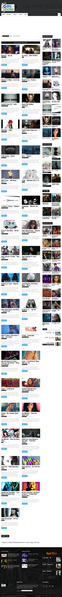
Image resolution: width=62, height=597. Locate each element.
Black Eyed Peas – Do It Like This (31, 467)
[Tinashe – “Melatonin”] (56, 151)
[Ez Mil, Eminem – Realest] (10, 149)
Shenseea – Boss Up (6, 55)
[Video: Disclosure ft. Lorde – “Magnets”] (31, 250)
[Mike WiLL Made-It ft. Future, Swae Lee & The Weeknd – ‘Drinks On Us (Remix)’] (10, 355)
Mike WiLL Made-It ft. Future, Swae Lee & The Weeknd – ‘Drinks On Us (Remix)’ (10, 362)
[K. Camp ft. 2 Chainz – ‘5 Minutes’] (10, 200)
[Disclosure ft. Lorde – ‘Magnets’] (10, 277)
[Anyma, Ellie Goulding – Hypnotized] (31, 98)
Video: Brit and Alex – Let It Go (9, 519)
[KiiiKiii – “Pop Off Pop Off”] (47, 165)
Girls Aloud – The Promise (46, 249)
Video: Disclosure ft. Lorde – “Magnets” (29, 257)
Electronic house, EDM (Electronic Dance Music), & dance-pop (47, 186)
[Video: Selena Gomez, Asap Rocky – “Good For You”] (10, 303)
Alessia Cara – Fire (46, 272)
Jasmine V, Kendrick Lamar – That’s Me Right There (29, 389)
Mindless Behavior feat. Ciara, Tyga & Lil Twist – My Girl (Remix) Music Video (56, 204)
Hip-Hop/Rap (4, 81)
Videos (3, 520)
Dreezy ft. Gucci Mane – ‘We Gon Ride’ (10, 231)
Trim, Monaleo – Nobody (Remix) (55, 299)
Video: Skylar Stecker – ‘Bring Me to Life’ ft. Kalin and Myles (31, 231)
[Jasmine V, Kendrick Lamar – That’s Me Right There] (31, 382)
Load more (51, 577)
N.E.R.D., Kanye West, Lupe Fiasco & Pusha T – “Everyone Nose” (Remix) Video (30, 493)
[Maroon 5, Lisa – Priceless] (31, 73)
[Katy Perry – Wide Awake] (56, 279)
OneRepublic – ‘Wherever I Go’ (30, 206)
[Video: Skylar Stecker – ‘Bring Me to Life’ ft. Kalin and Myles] (31, 224)
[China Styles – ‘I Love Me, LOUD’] (47, 230)
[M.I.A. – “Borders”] (31, 149)
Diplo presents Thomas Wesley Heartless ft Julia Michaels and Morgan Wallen (13, 566)
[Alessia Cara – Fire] (47, 267)
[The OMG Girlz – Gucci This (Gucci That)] (10, 433)
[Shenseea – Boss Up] (10, 49)
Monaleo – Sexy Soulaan (55, 249)
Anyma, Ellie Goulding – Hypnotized (28, 105)
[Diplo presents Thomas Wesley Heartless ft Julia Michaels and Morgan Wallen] (4, 567)
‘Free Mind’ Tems (55, 323)
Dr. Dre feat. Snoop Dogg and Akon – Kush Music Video (47, 217)
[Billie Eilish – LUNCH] (10, 124)
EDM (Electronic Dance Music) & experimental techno (55, 159)
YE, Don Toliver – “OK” (14, 36)
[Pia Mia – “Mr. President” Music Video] (10, 407)
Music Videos (24, 81)
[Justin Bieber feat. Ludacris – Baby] (56, 267)
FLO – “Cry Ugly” (55, 170)
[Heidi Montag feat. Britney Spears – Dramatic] (24, 566)
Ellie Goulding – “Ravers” (46, 184)
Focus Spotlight (5, 105)
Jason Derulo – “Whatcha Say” (46, 203)
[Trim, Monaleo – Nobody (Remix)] (56, 292)
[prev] (36, 36)
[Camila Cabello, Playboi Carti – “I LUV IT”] (31, 124)
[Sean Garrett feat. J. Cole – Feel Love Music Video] (47, 304)
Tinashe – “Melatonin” (54, 157)
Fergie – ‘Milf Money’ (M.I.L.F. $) (30, 180)
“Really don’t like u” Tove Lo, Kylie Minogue (56, 236)
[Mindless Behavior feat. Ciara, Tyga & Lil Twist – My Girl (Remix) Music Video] (56, 197)
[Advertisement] (31, 25)
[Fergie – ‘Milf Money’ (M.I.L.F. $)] (31, 174)
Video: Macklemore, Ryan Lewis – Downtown (56, 217)
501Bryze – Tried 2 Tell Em (33, 553)
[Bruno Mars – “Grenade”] (4, 561)
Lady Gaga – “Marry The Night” (56, 311)
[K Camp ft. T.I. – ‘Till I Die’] (31, 303)
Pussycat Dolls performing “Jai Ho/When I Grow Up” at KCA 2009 (47, 285)
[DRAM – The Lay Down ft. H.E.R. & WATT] (47, 317)
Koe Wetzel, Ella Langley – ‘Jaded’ (55, 184)
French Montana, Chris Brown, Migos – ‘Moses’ (30, 284)
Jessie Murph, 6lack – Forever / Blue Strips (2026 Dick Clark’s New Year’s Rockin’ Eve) (13, 555)
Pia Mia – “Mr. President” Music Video (9, 414)
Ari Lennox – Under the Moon (29, 55)
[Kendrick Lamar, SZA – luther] (10, 98)
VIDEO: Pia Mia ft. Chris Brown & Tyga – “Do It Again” (9, 336)
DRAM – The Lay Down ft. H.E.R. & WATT (46, 324)
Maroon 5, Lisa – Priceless (29, 80)
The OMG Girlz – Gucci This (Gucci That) (10, 440)
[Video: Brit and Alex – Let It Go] (10, 512)
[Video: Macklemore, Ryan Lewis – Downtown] (56, 211)
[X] (49, 586)
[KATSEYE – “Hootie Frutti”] (58, 339)
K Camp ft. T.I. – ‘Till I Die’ (29, 309)
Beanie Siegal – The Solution (47, 261)
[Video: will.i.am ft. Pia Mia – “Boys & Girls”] (10, 250)
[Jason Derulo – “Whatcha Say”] (47, 197)
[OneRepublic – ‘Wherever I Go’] (31, 200)
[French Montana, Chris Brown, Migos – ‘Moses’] (31, 277)
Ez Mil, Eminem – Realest (8, 156)
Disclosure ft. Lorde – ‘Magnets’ (9, 284)
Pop (22, 207)
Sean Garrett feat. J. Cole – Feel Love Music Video (47, 311)
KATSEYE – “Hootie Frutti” (49, 337)
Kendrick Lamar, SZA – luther (9, 104)
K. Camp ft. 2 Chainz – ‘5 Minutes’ (10, 206)
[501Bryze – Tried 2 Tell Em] (24, 555)
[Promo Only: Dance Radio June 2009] (47, 292)
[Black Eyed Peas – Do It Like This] (31, 460)
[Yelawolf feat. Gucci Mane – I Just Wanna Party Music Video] (10, 486)
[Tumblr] (46, 586)
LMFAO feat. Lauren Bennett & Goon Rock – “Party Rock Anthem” (30, 440)
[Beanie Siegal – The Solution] (47, 255)
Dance (23, 107)
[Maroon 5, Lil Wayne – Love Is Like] (10, 73)
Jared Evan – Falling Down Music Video (9, 467)
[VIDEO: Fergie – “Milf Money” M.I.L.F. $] (10, 174)
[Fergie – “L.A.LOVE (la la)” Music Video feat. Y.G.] (31, 355)
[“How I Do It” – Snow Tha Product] (56, 255)
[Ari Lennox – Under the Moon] (31, 49)
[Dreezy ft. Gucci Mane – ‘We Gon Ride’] (10, 224)
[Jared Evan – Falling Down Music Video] (10, 460)
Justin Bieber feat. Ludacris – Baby (56, 273)
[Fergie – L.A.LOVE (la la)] (10, 382)
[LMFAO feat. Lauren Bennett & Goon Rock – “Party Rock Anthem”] (31, 433)
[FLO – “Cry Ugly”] (56, 165)
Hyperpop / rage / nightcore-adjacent (45, 172)
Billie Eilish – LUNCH (6, 130)
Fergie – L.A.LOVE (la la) (7, 389)
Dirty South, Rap (5, 207)
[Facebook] (44, 586)
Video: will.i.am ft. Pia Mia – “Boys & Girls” (10, 257)
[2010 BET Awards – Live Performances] (24, 561)
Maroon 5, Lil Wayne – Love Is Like (10, 80)
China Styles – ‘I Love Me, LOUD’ (47, 236)
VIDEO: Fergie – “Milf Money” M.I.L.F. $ (9, 181)
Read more (4, 64)
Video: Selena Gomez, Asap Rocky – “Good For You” (10, 310)
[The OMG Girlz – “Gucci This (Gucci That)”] (31, 407)
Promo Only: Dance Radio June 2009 (46, 299)
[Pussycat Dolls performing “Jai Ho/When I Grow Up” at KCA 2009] (47, 279)
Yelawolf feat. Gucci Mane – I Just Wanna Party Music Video (10, 493)
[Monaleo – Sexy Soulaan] (56, 243)
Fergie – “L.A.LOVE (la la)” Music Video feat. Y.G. (30, 362)
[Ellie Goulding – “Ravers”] (47, 178)
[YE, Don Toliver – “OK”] (47, 151)
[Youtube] (52, 586)
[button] (59, 14)
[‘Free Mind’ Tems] (56, 317)
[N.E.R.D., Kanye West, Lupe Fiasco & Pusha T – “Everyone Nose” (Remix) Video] (31, 486)
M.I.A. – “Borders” (27, 156)
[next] (38, 36)
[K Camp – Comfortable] (31, 329)
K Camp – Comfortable (28, 335)
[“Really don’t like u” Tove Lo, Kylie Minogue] (56, 230)
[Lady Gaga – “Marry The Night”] (56, 304)
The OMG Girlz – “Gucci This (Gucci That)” (29, 414)
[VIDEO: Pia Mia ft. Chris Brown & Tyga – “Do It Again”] (10, 329)
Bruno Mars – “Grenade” (12, 560)
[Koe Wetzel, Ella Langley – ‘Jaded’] (56, 178)
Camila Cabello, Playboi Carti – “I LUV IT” (30, 131)
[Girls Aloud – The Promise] (47, 243)
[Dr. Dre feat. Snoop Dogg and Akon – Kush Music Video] (47, 211)
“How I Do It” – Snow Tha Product (56, 261)
